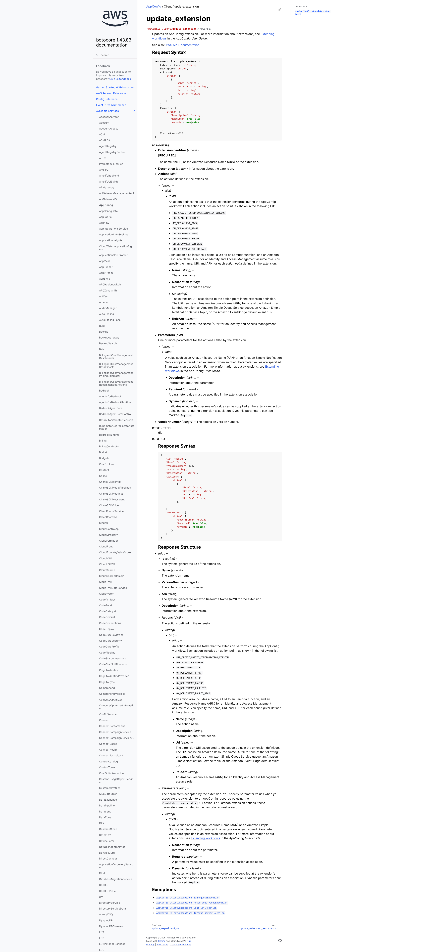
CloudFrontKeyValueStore (115, 552)
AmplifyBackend (109, 175)
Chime (103, 476)
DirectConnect (108, 858)
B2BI (102, 325)
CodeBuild (105, 605)
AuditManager (108, 308)
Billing (102, 440)
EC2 (101, 938)
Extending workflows (205, 838)
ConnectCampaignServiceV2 (116, 738)
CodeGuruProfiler (110, 646)
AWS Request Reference (111, 93)
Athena (103, 302)
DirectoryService (109, 902)
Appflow (104, 222)
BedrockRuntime (109, 434)
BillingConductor (109, 446)
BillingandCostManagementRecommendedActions (116, 383)
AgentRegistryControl (112, 152)
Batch (102, 349)
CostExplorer (107, 464)
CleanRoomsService (111, 511)
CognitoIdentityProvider (114, 676)
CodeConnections (110, 623)
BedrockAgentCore (110, 408)
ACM (102, 134)
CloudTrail (105, 581)
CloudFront (106, 546)
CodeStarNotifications (113, 664)
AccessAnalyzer (109, 116)
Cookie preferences (180, 944)
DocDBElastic (107, 891)
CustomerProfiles (109, 788)
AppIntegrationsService (113, 228)
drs (101, 896)
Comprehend (107, 687)
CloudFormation (109, 540)
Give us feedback (120, 78)
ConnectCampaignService (115, 732)
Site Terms (162, 944)
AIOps (102, 158)
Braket (103, 452)
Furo (189, 941)
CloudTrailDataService (113, 587)
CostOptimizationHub (112, 773)
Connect (104, 720)
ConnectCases (108, 743)
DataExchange (108, 799)
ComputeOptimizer (110, 699)
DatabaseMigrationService (115, 879)
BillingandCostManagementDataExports (116, 365)
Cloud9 (103, 523)
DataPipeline (107, 805)
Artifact (104, 296)
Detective (105, 835)
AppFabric (105, 217)
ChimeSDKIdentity (110, 481)
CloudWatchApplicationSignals (116, 248)
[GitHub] (280, 941)
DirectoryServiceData (112, 908)
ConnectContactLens (112, 726)
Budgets (104, 458)
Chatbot (104, 470)
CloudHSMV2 (107, 564)
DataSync (105, 811)
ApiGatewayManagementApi (116, 193)
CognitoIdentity (108, 670)
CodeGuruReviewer (111, 634)
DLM (102, 873)
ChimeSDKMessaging (112, 499)
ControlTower (107, 767)
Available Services (107, 110)
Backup (103, 331)
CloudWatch (106, 593)
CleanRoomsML (108, 517)
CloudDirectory (108, 534)
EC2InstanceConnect (112, 943)
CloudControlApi (109, 529)
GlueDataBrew (108, 793)
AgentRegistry (108, 146)
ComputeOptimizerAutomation (116, 707)
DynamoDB (106, 920)
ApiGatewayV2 (108, 199)
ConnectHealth (108, 749)
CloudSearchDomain (111, 576)
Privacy (150, 944)
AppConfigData (108, 211)
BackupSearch (108, 343)
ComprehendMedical (112, 693)
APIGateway (106, 187)
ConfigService (108, 714)
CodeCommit (107, 617)
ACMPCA (104, 140)
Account (104, 122)
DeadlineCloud (108, 829)
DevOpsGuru (107, 852)
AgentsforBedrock (110, 396)
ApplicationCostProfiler (113, 255)
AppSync (104, 278)
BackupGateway (109, 337)
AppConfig (106, 205)
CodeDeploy (106, 629)
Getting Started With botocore (115, 87)
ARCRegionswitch (110, 284)
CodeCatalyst (107, 611)
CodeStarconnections (112, 658)
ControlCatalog (108, 761)
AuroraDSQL (106, 914)
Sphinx (161, 941)
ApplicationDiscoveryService (116, 866)
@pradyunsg (177, 941)
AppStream (106, 272)
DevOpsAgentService (112, 846)
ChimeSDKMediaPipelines (115, 487)
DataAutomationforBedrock (116, 420)
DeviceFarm (106, 841)
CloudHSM (105, 558)
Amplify (103, 169)
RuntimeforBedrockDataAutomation (116, 427)
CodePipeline (107, 652)
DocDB (103, 885)
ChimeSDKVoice (109, 505)
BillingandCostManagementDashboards (116, 357)
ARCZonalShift (108, 290)
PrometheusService (111, 163)
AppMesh (105, 261)
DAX (101, 823)
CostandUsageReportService (116, 780)
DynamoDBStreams (111, 926)
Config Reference (107, 99)
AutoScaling (106, 314)
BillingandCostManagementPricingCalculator (116, 374)
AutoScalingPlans (110, 319)
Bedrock (104, 390)
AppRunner (106, 267)
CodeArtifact (107, 599)
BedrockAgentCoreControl (115, 414)
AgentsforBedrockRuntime (115, 402)
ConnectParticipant (111, 755)
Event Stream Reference (111, 105)
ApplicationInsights (110, 240)
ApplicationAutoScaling (113, 234)
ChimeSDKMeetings (111, 493)
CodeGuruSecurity (110, 640)
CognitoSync (107, 682)
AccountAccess (108, 128)
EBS (101, 932)
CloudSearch (107, 570)
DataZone (105, 817)
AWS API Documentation (182, 45)
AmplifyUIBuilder (109, 181)
